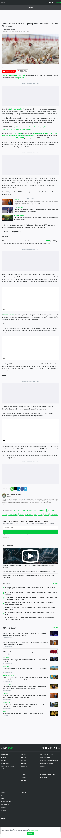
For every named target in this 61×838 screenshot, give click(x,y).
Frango (21, 514)
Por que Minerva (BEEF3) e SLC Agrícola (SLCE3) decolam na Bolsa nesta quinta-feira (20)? (30, 613)
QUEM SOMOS (4, 754)
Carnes (5, 514)
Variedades (6, 641)
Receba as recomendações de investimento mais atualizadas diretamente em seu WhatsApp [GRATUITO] (29, 576)
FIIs (2, 795)
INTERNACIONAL (25, 772)
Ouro (4, 711)
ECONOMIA (23, 763)
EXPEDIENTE (4, 757)
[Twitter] (59, 748)
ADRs (2, 813)
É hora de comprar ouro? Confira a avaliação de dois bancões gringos (23, 713)
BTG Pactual (18, 133)
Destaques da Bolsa (19, 215)
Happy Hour (6, 650)
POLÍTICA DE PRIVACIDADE (7, 766)
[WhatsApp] (51, 748)
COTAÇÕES (4, 790)
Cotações (30, 7)
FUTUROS (3, 810)
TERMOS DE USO (5, 763)
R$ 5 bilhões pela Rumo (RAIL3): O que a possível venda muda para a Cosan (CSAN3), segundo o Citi (30, 588)
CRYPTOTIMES (24, 790)
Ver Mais (55, 627)
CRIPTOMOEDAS (5, 804)
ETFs (2, 816)
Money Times (6, 702)
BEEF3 (48, 241)
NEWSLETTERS (43, 777)
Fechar (30, 834)
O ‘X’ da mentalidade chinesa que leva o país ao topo (18, 652)
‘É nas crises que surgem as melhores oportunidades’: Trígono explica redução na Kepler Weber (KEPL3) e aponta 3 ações (31, 598)
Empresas (16, 199)
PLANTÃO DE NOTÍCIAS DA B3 (47, 774)
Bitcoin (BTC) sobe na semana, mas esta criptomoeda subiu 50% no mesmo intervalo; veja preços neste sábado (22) (25, 678)
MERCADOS (23, 757)
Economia (6, 666)
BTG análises (42, 510)
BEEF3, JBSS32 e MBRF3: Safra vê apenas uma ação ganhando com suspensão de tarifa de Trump (31, 593)
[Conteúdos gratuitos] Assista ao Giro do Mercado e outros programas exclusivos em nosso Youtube (28, 566)
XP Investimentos (9, 315)
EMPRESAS (23, 760)
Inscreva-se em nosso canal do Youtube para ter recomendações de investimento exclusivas (29, 571)
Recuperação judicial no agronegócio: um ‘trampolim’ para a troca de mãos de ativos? (25, 669)
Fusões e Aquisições (19, 207)
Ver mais (55, 583)
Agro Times (17, 510)
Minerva (46, 514)
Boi (35, 510)
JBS (16, 138)
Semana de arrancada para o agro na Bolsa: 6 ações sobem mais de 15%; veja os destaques (36, 218)
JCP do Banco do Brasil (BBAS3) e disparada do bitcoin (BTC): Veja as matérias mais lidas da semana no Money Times (23, 705)
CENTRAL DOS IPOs (45, 757)
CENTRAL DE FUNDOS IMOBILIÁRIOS (49, 760)
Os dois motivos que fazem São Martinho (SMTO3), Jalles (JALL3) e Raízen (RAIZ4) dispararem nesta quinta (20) (29, 603)
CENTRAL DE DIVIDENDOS (46, 763)
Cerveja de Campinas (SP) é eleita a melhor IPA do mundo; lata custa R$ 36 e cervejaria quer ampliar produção (25, 643)
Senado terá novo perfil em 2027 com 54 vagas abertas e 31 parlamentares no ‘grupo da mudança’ (25, 660)
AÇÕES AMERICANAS (6, 801)
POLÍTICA (23, 774)
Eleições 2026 (6, 657)
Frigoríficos (28, 514)
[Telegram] (54, 748)
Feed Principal (13, 514)
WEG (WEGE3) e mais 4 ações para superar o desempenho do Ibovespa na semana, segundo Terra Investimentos (25, 634)
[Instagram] (43, 748)
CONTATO (3, 760)
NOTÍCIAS (23, 754)
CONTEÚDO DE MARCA (45, 772)
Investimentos (7, 684)
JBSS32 (21, 138)
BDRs (2, 798)
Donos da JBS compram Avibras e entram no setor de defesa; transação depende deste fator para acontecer (36, 210)
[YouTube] (46, 748)
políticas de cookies (33, 830)
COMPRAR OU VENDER (45, 769)
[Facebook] (40, 748)
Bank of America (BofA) (17, 109)
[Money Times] (55, 2)
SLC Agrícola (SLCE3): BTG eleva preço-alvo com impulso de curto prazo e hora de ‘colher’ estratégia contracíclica (29, 618)
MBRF (40, 514)
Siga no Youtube (10, 71)
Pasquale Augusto (9, 29)
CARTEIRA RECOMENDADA (46, 754)
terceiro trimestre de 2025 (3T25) (14, 75)
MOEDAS (3, 807)
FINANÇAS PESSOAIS (26, 769)
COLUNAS (42, 766)
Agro (5, 21)
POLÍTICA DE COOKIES (6, 769)
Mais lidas (7, 584)
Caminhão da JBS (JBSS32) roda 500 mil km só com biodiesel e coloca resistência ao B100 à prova (30, 608)
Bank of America (27, 510)
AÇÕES (3, 792)
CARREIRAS (23, 777)
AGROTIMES (24, 792)
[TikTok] (56, 748)
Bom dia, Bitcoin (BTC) (9, 675)
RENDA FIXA (24, 766)
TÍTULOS (3, 818)
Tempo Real (54, 514)
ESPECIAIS (23, 780)
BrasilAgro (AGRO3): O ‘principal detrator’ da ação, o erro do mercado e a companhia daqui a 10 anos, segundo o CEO (36, 203)
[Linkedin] (48, 748)
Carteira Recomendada (9, 631)
